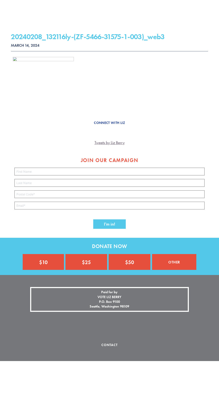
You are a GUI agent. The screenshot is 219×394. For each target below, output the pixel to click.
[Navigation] (209, 8)
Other (174, 261)
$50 (129, 262)
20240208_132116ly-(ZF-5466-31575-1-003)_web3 (87, 36)
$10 (43, 262)
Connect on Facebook (94, 327)
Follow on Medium (124, 327)
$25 (86, 262)
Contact (109, 345)
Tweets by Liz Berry (110, 142)
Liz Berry (23, 15)
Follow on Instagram (109, 327)
